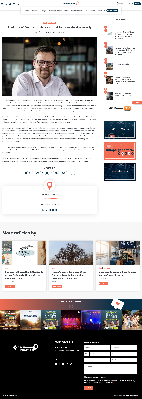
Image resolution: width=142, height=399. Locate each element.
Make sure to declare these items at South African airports (123, 96)
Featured (106, 268)
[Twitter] (6, 4)
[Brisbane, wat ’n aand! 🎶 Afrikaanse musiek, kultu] (71, 320)
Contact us (101, 11)
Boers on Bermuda (122, 64)
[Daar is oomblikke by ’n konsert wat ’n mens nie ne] (91, 320)
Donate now (112, 11)
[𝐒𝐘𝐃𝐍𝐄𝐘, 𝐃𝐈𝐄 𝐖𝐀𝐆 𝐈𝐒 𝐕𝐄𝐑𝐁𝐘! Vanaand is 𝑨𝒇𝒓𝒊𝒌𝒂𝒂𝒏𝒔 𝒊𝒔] (111, 320)
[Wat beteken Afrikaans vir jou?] (30, 320)
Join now (137, 4)
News (45, 23)
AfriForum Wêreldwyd (49, 198)
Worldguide (90, 11)
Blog (6, 268)
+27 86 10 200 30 (63, 347)
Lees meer (10, 286)
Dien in (88, 388)
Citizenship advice (55, 11)
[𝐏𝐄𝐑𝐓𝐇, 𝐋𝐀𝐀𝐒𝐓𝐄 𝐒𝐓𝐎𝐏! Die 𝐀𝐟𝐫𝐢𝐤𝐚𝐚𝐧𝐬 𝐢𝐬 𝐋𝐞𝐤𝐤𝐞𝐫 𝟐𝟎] (51, 320)
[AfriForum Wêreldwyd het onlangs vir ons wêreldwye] (132, 320)
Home (27, 11)
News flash (52, 23)
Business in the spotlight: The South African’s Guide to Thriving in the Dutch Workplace (124, 35)
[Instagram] (10, 4)
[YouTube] (14, 4)
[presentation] (109, 34)
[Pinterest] (18, 4)
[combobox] (86, 354)
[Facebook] (2, 4)
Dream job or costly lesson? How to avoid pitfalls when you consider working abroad (125, 81)
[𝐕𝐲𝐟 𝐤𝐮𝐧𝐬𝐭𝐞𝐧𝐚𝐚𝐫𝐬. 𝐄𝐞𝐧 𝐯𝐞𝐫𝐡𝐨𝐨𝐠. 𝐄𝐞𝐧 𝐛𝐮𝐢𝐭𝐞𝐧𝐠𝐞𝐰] (10, 320)
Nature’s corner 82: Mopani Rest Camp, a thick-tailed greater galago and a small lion (125, 51)
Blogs (44, 11)
